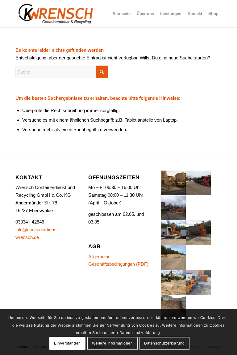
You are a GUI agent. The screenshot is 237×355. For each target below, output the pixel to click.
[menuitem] (122, 13)
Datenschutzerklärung (164, 343)
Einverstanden (67, 343)
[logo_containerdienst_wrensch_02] (56, 13)
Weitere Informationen (112, 343)
